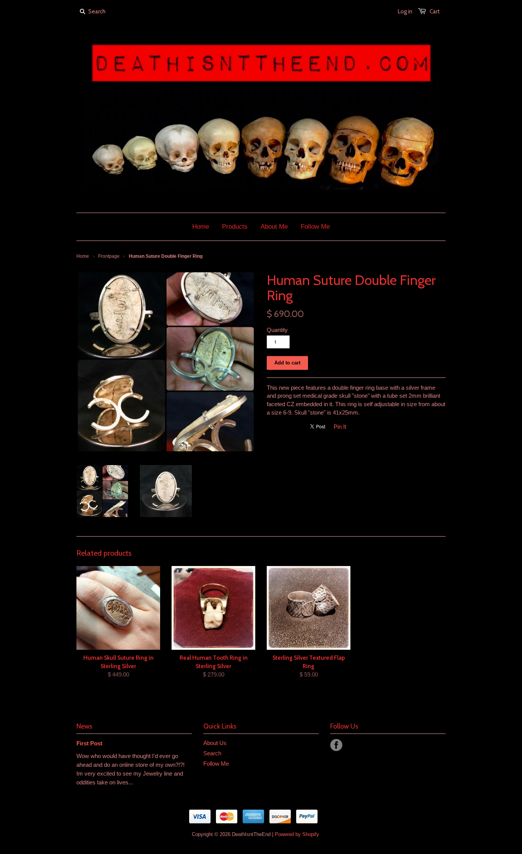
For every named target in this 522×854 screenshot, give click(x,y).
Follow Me (216, 763)
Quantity (277, 330)
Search (212, 753)
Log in (405, 11)
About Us (215, 743)
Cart (435, 11)
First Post (89, 743)
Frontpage (109, 256)
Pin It (340, 426)
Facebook (336, 745)
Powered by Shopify (297, 834)
